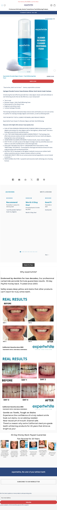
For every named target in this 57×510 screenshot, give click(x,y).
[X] (32, 180)
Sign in (51, 5)
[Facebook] (13, 180)
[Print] (25, 180)
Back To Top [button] (28, 265)
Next (46, 255)
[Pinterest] (44, 180)
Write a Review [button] (46, 192)
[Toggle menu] (2, 5)
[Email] (19, 180)
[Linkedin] (38, 180)
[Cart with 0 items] (54, 4)
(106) (54, 18)
